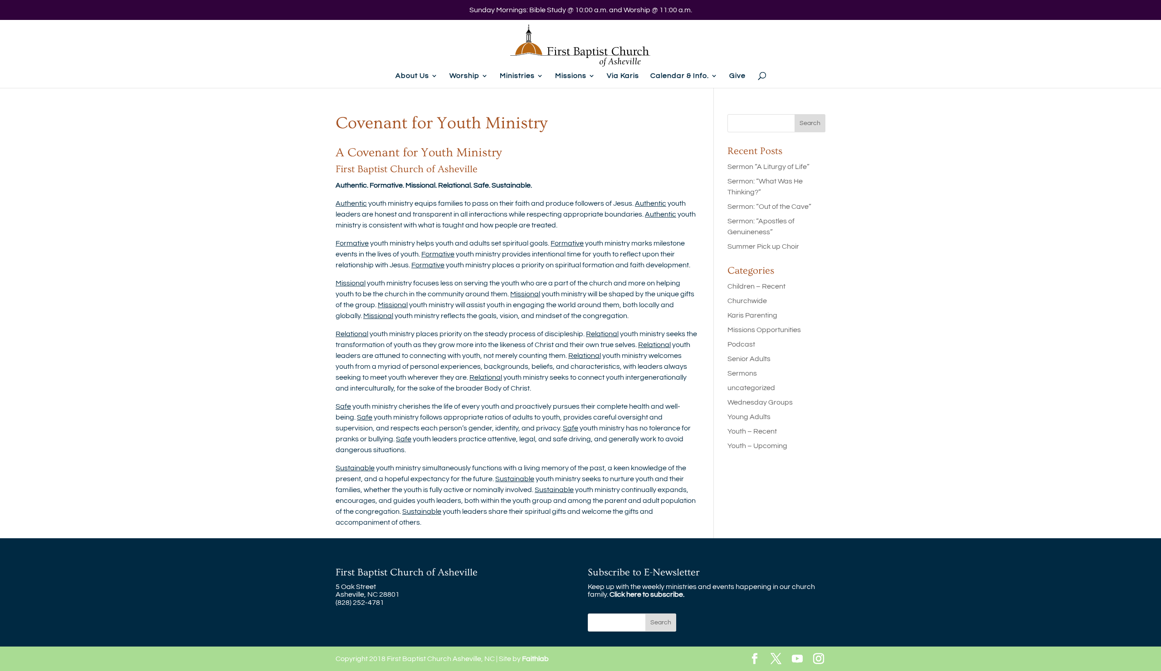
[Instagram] (818, 659)
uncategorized (751, 387)
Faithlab (535, 658)
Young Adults (749, 416)
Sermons (742, 373)
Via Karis (623, 75)
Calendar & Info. (679, 75)
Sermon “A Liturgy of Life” (768, 166)
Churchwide (747, 300)
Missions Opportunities (764, 329)
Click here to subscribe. (647, 594)
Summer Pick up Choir (763, 246)
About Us (412, 75)
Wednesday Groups (760, 402)
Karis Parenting (752, 315)
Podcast (741, 344)
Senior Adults (749, 358)
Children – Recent (756, 286)
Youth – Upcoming (757, 445)
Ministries (517, 75)
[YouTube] (797, 659)
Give (737, 75)
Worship (464, 75)
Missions (570, 75)
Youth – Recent (752, 431)
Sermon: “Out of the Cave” (769, 206)
